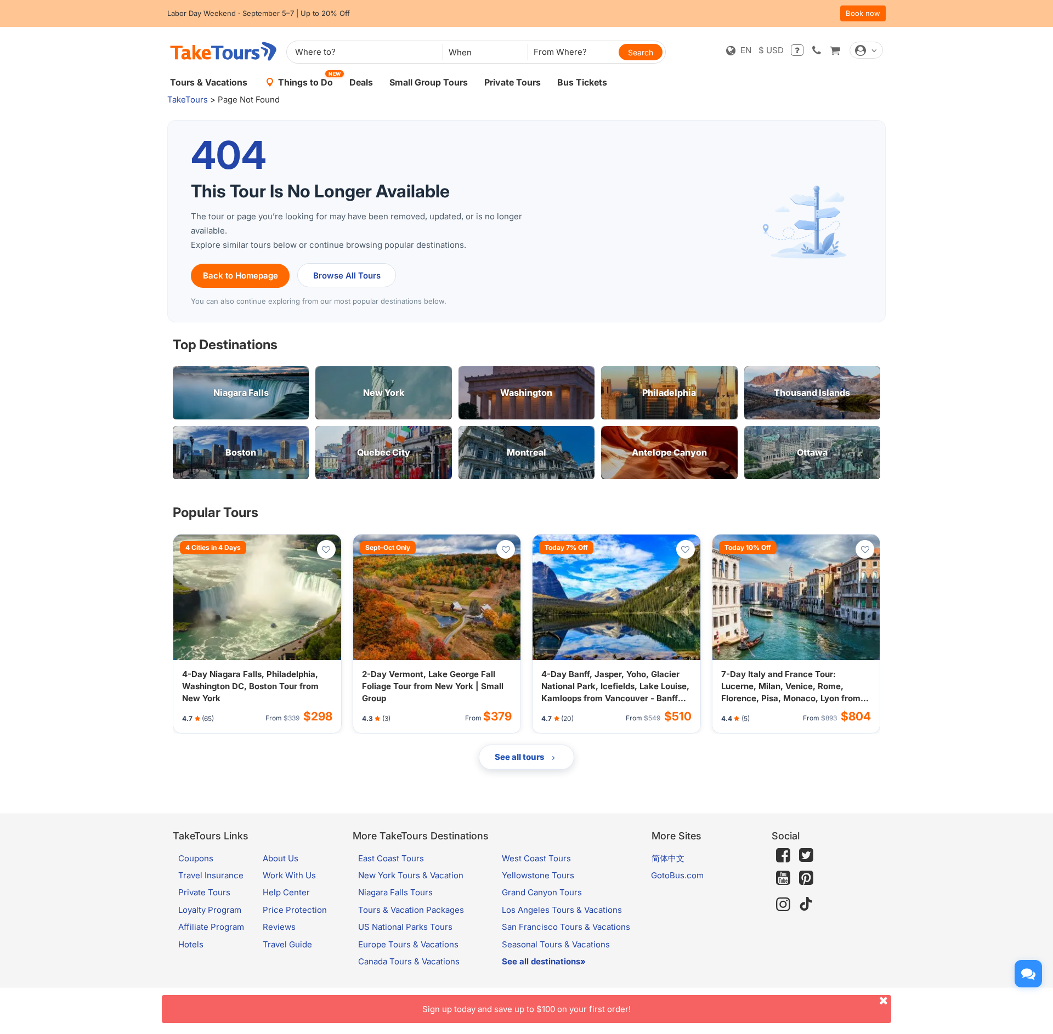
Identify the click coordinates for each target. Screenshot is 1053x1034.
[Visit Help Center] (797, 50)
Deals (361, 82)
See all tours (520, 757)
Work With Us (289, 875)
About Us (280, 858)
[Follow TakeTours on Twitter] (806, 855)
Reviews (279, 927)
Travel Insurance (211, 875)
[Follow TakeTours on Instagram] (783, 904)
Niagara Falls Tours (395, 892)
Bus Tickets (582, 82)
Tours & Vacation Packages (411, 910)
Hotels (190, 944)
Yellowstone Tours (538, 875)
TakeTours (187, 99)
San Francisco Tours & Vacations (566, 927)
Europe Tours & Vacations (408, 944)
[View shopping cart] (834, 50)
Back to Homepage (240, 275)
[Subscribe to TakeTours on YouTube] (783, 878)
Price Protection (295, 910)
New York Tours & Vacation (410, 875)
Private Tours (512, 82)
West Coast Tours (536, 858)
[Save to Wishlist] (326, 549)
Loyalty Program (209, 910)
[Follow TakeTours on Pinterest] (806, 878)
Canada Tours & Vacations (409, 961)
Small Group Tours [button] (428, 82)
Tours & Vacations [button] (208, 82)
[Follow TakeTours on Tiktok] (806, 904)
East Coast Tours (391, 858)
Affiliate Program (211, 927)
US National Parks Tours (405, 927)
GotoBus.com (677, 875)
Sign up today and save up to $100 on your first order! (526, 1009)
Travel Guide (287, 944)
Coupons (195, 858)
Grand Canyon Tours (542, 892)
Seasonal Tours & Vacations (556, 944)
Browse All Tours (347, 275)
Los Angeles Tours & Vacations (562, 910)
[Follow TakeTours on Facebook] (783, 855)
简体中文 (668, 858)
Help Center (286, 892)
